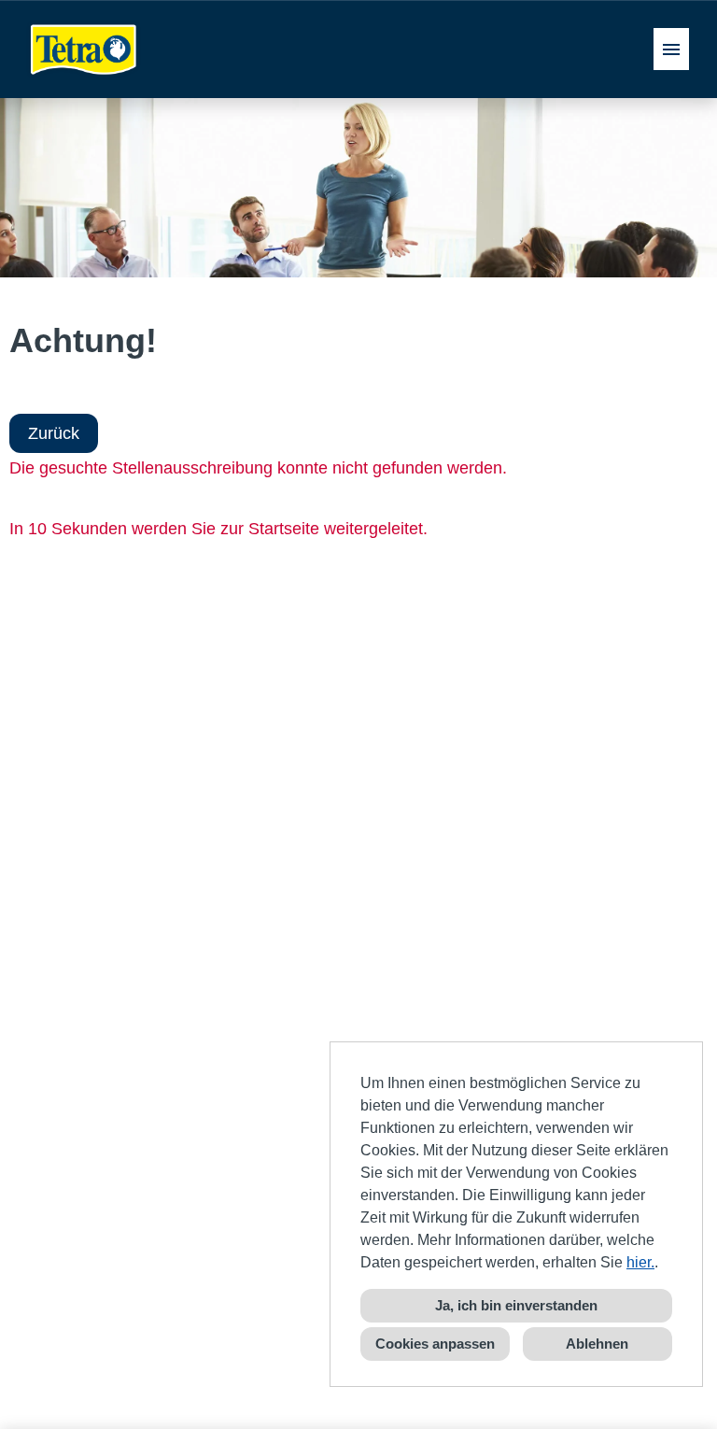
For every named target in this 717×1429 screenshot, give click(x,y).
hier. (640, 1262)
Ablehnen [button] (597, 1343)
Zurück (53, 433)
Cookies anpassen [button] (435, 1343)
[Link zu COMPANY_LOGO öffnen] (84, 49)
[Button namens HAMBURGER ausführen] (671, 49)
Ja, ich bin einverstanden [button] (516, 1305)
